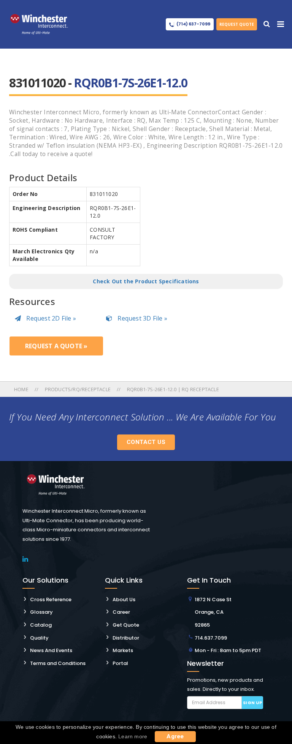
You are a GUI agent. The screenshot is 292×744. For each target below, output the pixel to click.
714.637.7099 (211, 637)
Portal (120, 663)
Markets (123, 650)
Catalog (41, 625)
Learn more (132, 736)
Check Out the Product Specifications (146, 281)
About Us (124, 599)
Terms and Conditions (58, 663)
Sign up (252, 703)
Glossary (41, 612)
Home (22, 389)
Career (121, 612)
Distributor (126, 637)
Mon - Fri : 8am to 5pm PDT (228, 650)
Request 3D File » (141, 318)
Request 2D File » (50, 318)
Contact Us (146, 442)
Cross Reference (50, 599)
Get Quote (126, 625)
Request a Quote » (56, 346)
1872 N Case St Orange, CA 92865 (213, 612)
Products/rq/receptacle (78, 389)
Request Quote (236, 24)
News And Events (51, 650)
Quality (39, 637)
